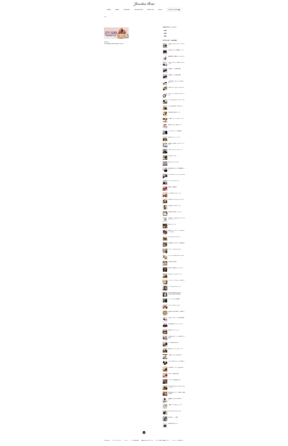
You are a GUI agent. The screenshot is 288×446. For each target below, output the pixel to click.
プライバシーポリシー (117, 440)
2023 (165, 36)
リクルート (126, 440)
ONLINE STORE (173, 9)
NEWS (117, 9)
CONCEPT (127, 9)
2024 (165, 33)
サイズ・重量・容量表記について (162, 440)
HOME (109, 9)
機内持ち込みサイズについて (147, 440)
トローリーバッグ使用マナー (178, 440)
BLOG (160, 9)
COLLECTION (138, 9)
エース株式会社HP (135, 440)
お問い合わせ (107, 440)
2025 (165, 30)
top (105, 16)
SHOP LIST (150, 9)
